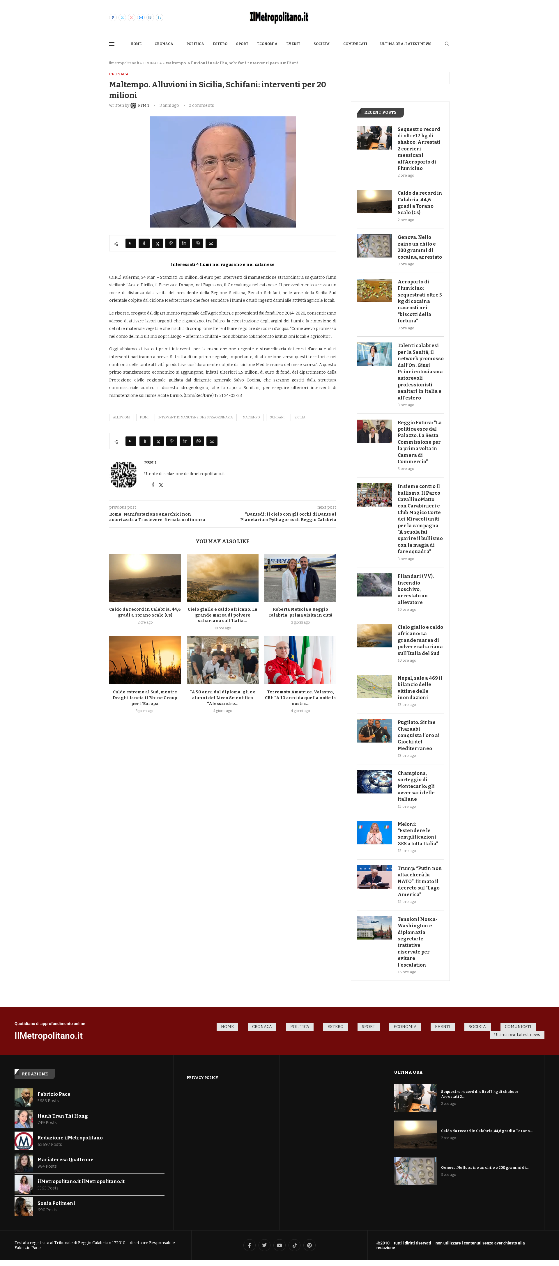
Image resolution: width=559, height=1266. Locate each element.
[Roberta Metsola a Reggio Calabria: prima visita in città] (300, 577)
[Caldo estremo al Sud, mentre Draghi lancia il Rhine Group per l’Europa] (145, 660)
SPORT (242, 44)
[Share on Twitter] (157, 243)
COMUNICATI (355, 44)
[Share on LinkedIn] (184, 243)
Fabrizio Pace (54, 1094)
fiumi (144, 417)
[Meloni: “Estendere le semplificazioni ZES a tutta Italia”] (374, 832)
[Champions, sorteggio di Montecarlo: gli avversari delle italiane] (374, 781)
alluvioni (121, 417)
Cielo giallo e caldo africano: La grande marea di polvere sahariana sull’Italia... (222, 615)
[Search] (447, 44)
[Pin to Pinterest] (170, 243)
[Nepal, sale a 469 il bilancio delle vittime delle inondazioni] (374, 686)
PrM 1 (150, 462)
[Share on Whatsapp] (197, 243)
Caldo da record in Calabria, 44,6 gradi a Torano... (487, 1131)
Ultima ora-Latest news (405, 44)
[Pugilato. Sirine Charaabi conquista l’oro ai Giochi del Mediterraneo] (374, 731)
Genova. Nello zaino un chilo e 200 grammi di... (484, 1168)
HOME (135, 44)
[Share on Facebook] (144, 243)
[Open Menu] (111, 44)
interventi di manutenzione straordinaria (195, 417)
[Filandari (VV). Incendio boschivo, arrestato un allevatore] (374, 584)
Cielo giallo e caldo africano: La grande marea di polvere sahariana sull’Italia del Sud (420, 640)
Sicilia (299, 417)
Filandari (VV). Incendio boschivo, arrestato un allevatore (416, 589)
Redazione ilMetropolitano (70, 1138)
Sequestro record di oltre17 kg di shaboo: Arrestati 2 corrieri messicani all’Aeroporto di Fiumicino (419, 149)
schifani (277, 417)
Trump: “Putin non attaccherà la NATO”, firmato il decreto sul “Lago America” (420, 881)
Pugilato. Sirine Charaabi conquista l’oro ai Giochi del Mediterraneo (419, 735)
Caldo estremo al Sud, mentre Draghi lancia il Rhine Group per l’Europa (145, 698)
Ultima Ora (408, 1072)
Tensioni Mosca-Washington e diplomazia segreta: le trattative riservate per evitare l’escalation (418, 942)
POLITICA (195, 44)
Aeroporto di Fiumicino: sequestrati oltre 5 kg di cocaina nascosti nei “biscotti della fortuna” (420, 301)
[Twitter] (122, 17)
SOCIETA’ (322, 44)
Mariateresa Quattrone (65, 1159)
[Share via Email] (211, 243)
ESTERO (220, 44)
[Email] (141, 17)
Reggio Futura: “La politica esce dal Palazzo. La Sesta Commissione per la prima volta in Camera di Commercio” (420, 442)
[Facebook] (113, 17)
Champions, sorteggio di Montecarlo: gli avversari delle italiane (416, 786)
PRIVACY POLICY (202, 1078)
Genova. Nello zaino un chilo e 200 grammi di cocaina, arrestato (420, 247)
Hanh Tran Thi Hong (63, 1116)
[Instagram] (150, 17)
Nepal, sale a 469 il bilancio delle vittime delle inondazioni (420, 687)
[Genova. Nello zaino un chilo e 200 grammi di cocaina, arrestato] (374, 246)
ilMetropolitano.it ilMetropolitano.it (81, 1181)
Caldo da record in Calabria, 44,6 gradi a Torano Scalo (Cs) (420, 202)
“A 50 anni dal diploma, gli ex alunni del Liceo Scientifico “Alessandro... (222, 698)
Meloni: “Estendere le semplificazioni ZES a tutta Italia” (418, 833)
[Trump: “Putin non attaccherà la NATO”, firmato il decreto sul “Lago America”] (374, 877)
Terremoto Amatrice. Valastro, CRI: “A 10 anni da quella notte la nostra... (300, 698)
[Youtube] (131, 17)
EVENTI (293, 44)
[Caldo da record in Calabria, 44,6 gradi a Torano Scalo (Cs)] (145, 577)
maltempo (251, 417)
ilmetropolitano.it (124, 63)
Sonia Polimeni (56, 1203)
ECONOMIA (267, 44)
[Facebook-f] (249, 1245)
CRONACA (164, 44)
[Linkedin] (159, 17)
